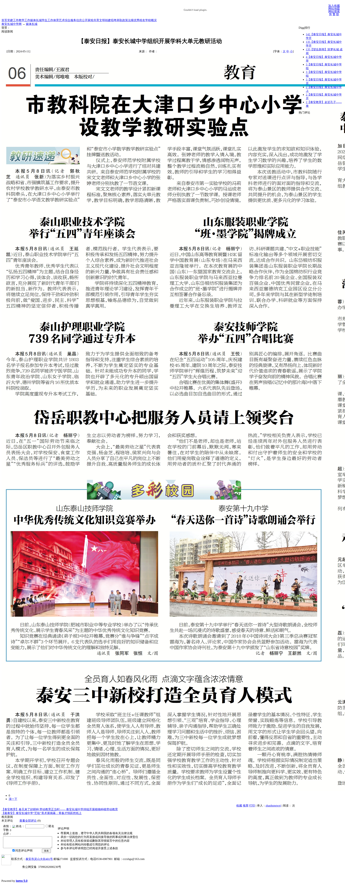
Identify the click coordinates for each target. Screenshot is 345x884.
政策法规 (128, 20)
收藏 (239, 805)
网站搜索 (334, 11)
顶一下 (13, 798)
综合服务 (70, 20)
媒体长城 (36, 20)
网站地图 (334, 8)
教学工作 (24, 20)
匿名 (51, 826)
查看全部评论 (28, 820)
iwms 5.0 (21, 880)
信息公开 (82, 20)
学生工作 (47, 20)
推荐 (246, 805)
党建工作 (13, 20)
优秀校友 (139, 20)
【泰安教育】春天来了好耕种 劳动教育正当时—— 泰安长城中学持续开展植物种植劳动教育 (59, 809)
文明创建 (105, 20)
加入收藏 (334, 5)
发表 (46, 850)
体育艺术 (59, 20)
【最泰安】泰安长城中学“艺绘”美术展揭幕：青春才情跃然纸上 (41, 813)
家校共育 (93, 20)
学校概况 (151, 20)
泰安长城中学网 (11, 23)
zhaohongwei (273, 805)
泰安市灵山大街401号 (39, 858)
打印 (252, 805)
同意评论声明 (24, 850)
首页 (4, 20)
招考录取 (116, 20)
